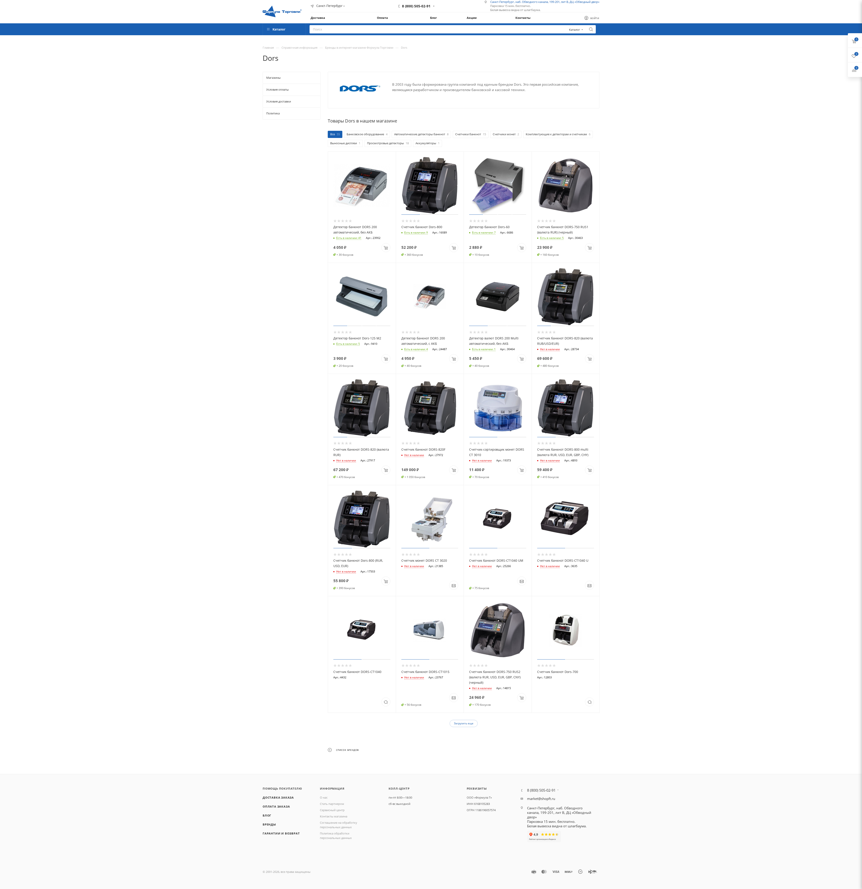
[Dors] (360, 88)
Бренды (269, 824)
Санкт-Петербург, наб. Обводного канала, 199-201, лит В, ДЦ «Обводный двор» (559, 812)
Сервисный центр (332, 810)
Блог (267, 815)
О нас (324, 797)
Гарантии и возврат (281, 833)
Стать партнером (332, 804)
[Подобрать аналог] (385, 701)
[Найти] (591, 29)
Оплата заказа (276, 806)
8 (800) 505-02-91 (416, 6)
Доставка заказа (278, 797)
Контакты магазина (333, 816)
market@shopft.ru (541, 798)
